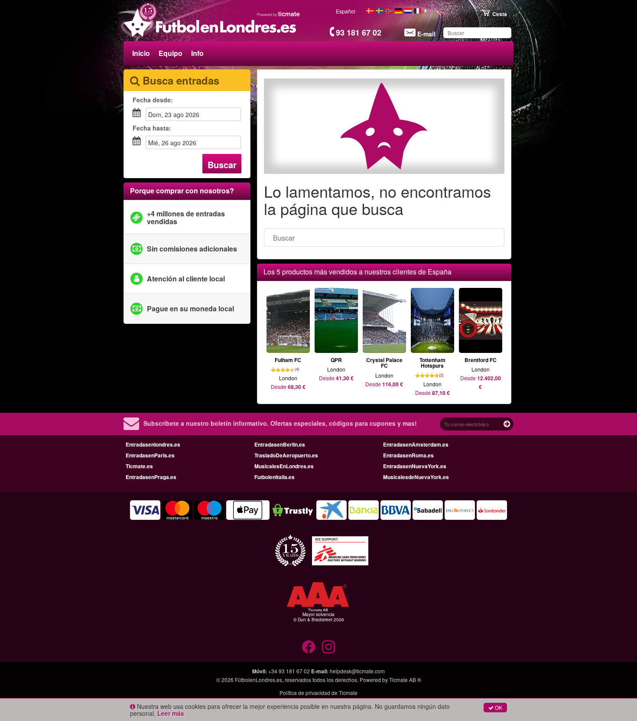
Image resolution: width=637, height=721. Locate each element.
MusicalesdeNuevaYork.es (416, 477)
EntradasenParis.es (150, 455)
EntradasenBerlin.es (279, 444)
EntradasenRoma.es (408, 455)
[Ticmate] (278, 14)
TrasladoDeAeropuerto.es (286, 455)
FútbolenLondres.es (258, 679)
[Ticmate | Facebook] (308, 646)
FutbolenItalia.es (274, 477)
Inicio (141, 53)
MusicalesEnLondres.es (284, 466)
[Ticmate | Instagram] (328, 646)
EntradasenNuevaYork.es (414, 466)
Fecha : (153, 99)
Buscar (222, 164)
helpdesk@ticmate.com (357, 671)
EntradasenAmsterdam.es (415, 444)
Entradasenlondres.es (153, 444)
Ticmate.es (139, 466)
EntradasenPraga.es (151, 477)
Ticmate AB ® (405, 679)
